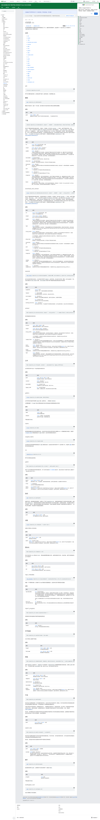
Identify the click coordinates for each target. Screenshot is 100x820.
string (34, 352)
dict (32, 168)
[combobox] (76, 1)
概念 (2, 7)
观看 (28, 75)
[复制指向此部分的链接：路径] (29, 493)
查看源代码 (36, 25)
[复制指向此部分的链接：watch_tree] (33, 728)
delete (29, 38)
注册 (50, 12)
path (28, 61)
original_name (30, 54)
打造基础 (26, 12)
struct (28, 192)
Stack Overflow (61, 812)
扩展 (35, 1)
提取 (28, 46)
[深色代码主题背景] (74, 89)
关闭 (91, 13)
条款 (18, 817)
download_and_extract (32, 42)
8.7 (72, 25)
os (28, 56)
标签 (37, 325)
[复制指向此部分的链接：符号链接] (32, 631)
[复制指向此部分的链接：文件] (29, 360)
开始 (96, 13)
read (28, 63)
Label (37, 147)
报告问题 (28, 25)
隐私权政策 (22, 817)
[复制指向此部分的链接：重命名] (30, 547)
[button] (8, 15)
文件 (28, 48)
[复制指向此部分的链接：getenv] (30, 393)
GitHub (93, 1)
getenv (29, 50)
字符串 (33, 144)
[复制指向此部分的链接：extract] (30, 308)
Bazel (26, 19)
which (29, 80)
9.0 (70, 25)
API (18, 7)
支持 (59, 807)
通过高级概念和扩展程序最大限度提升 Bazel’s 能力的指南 (16, 5)
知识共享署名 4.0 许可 (41, 797)
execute (29, 44)
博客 (18, 807)
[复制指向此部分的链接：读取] (29, 520)
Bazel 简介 (12, 1)
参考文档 (30, 1)
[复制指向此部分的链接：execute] (31, 271)
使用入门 (18, 1)
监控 (35, 346)
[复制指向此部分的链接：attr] (28, 86)
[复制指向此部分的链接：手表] (29, 695)
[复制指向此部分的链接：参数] (29, 109)
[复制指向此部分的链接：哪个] (29, 760)
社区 (40, 1)
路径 (41, 325)
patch (29, 59)
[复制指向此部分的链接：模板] (29, 657)
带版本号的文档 (46, 1)
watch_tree (30, 77)
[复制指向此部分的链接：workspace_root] (36, 785)
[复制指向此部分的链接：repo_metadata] (35, 574)
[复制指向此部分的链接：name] (30, 423)
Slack (59, 810)
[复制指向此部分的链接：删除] (29, 98)
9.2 (66, 25)
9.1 (68, 25)
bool (27, 102)
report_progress (31, 69)
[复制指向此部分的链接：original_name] (34, 437)
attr (28, 36)
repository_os (30, 454)
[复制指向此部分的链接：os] (28, 450)
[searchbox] (7, 11)
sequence (37, 289)
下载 (28, 40)
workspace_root (31, 82)
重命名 (29, 65)
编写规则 (7, 7)
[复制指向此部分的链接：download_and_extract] (40, 188)
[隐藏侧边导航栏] (14, 818)
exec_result (29, 275)
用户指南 (24, 1)
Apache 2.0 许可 (58, 797)
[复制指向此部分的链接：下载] (29, 120)
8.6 (74, 25)
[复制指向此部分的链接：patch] (30, 462)
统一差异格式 (52, 469)
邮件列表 (39, 12)
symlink (29, 71)
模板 (28, 73)
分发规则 (13, 7)
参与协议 (45, 12)
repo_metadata (31, 67)
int (32, 265)
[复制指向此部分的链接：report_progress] (36, 608)
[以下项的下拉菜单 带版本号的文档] (50, 1)
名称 (28, 52)
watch (36, 488)
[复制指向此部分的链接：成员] (29, 33)
